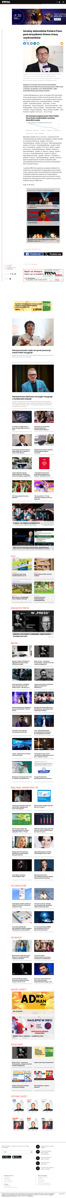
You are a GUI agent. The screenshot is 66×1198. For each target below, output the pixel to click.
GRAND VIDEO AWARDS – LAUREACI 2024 (28, 1036)
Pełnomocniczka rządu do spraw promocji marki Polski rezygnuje (31, 351)
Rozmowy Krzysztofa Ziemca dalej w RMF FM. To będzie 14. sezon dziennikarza (21, 451)
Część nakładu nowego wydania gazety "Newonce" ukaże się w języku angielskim (21, 474)
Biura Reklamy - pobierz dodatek (41, 1086)
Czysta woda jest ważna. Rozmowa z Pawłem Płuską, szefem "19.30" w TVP (20, 980)
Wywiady (16, 937)
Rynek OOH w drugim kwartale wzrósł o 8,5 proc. (43, 806)
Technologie (18, 885)
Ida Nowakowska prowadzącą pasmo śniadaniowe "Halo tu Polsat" (21, 709)
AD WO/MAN (17, 1011)
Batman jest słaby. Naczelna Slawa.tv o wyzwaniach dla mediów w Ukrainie (21, 957)
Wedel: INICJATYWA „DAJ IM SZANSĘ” (42, 575)
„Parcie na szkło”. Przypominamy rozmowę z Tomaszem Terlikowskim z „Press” (42, 958)
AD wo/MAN (41, 1180)
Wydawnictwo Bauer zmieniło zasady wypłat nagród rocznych (43, 451)
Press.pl (40, 1178)
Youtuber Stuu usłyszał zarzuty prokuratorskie (19, 731)
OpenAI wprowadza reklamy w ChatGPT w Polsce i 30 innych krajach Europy (21, 905)
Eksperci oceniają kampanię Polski (26, 523)
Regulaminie (30, 1195)
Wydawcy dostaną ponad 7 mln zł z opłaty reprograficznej (22, 777)
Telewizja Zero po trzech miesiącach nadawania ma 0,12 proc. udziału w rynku (44, 755)
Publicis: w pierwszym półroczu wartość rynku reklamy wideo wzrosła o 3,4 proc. (43, 830)
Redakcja (7, 1177)
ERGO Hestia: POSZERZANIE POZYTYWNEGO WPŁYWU (20, 598)
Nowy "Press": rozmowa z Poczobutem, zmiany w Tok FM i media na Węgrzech (44, 662)
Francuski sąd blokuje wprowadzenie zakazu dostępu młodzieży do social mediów (22, 928)
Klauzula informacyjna (10, 1187)
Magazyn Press (20, 608)
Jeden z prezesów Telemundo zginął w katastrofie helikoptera (43, 686)
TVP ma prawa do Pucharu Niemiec (20, 496)
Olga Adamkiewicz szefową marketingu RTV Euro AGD (42, 852)
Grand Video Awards (44, 1184)
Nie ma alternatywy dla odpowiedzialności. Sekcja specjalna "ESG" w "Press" (20, 830)
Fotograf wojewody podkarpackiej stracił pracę (43, 777)
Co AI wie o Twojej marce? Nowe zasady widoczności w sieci (21, 428)
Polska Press (28, 249)
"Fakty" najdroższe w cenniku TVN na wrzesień (21, 754)
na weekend (34, 264)
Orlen (39, 249)
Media (14, 643)
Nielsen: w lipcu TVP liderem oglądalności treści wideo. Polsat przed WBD (20, 662)
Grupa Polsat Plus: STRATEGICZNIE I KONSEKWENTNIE (40, 599)
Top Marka (41, 1181)
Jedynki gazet (19, 1096)
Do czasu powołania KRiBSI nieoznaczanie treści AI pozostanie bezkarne (42, 928)
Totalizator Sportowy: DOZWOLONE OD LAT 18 (19, 575)
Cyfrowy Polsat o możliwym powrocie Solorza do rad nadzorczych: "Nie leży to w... (21, 686)
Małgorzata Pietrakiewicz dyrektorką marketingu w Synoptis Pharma (20, 853)
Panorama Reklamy (44, 1183)
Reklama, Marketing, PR (24, 787)
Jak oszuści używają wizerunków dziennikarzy (31, 548)
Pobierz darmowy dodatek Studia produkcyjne (20, 1086)
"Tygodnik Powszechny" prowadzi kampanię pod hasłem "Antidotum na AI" (42, 474)
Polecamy (17, 1044)
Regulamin (7, 1186)
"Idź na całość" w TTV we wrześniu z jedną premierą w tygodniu (43, 497)
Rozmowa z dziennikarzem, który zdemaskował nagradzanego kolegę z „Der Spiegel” (43, 981)
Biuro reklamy (8, 1180)
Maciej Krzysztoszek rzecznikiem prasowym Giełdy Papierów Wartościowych (43, 876)
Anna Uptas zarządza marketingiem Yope (18, 875)
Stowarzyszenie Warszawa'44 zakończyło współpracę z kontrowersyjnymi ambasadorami (21, 808)
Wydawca (7, 1178)
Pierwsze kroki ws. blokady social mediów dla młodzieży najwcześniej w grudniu (43, 905)
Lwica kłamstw (32, 222)
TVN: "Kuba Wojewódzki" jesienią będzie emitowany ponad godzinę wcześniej (42, 732)
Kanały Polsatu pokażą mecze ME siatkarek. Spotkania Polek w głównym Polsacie (43, 709)
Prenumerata (8, 1181)
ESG (13, 556)
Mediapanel (34, 249)
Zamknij (61, 1193)
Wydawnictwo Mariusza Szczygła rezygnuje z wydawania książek (32, 397)
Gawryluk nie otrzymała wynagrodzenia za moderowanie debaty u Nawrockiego (41, 429)
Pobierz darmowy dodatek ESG (43, 1062)
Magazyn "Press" (43, 1177)
